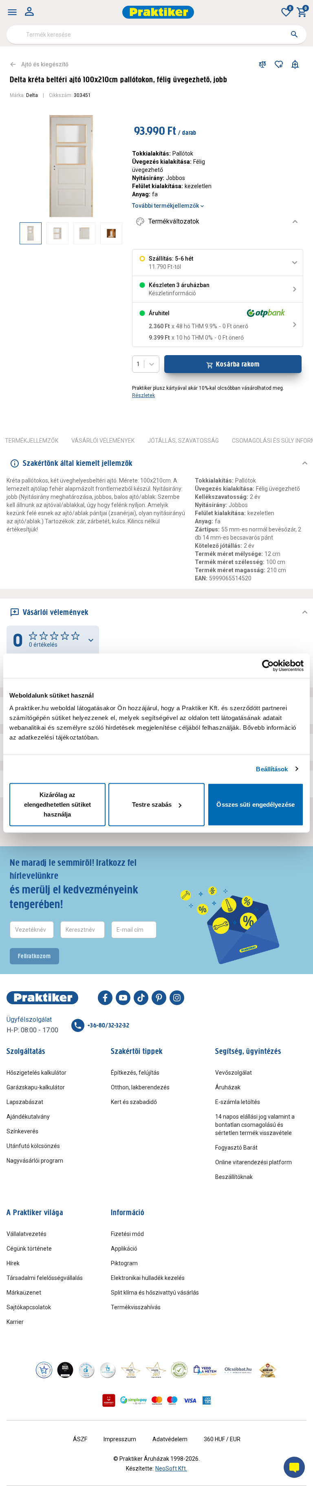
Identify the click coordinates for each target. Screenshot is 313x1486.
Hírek (13, 1263)
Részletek (143, 395)
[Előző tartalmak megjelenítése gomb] (19, 233)
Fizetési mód (127, 1234)
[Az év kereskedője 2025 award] (268, 1370)
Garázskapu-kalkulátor (36, 1087)
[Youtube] (123, 997)
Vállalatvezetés (26, 1234)
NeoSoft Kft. (171, 1468)
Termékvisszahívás (136, 1307)
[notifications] (295, 64)
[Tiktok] (141, 997)
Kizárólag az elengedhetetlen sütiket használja (57, 804)
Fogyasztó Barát (236, 1147)
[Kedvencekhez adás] (279, 64)
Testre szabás (152, 804)
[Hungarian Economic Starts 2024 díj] (44, 1370)
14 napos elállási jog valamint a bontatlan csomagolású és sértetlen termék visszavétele (255, 1124)
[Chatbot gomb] (294, 1467)
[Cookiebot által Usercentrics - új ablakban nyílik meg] (268, 665)
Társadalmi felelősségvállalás (45, 1278)
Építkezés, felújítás (135, 1072)
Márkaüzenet (24, 1292)
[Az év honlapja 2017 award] (156, 1370)
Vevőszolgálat (233, 1072)
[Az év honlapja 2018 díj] (86, 1370)
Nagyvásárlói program (35, 1160)
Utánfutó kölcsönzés (33, 1146)
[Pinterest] (159, 997)
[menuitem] (12, 12)
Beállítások (272, 768)
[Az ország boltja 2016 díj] (131, 1370)
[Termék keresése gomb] (294, 34)
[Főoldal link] (158, 12)
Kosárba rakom (238, 364)
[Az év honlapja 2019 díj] (107, 1370)
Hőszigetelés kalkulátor (36, 1072)
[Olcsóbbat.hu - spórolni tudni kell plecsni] (238, 1370)
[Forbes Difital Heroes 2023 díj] (65, 1370)
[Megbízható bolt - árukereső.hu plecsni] (179, 1370)
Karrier (15, 1322)
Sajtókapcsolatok (29, 1307)
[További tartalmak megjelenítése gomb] (106, 233)
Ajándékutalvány (28, 1116)
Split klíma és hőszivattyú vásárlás (155, 1292)
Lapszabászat (25, 1102)
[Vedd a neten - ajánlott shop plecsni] (205, 1370)
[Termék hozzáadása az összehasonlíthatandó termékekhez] (262, 64)
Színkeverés (22, 1131)
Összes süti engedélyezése (255, 804)
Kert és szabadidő (134, 1102)
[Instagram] (177, 997)
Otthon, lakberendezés (140, 1087)
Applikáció (124, 1248)
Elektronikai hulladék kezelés (148, 1278)
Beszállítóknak (234, 1177)
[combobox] (156, 34)
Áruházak (227, 1087)
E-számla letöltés (237, 1102)
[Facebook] (105, 997)
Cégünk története (29, 1248)
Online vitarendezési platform (253, 1162)
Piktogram (124, 1263)
